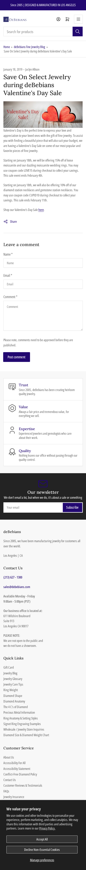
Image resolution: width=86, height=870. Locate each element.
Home (6, 47)
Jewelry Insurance (13, 796)
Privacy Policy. (47, 828)
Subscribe (72, 507)
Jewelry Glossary (12, 678)
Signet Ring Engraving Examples (22, 723)
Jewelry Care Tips (13, 684)
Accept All (42, 839)
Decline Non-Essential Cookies (42, 849)
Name (8, 254)
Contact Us (9, 779)
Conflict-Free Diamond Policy (20, 774)
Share (13, 221)
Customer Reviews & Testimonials (22, 785)
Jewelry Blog (10, 673)
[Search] (77, 31)
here (41, 209)
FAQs (6, 791)
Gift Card (8, 667)
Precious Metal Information (19, 712)
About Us (8, 757)
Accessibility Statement (16, 768)
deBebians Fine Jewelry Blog (29, 47)
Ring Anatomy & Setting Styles (20, 718)
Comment (10, 296)
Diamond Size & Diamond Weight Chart (26, 735)
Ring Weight (10, 690)
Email (7, 275)
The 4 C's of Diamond (15, 706)
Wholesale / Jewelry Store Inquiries (23, 729)
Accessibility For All (14, 763)
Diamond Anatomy (14, 701)
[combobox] (43, 31)
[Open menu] (78, 19)
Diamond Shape (12, 695)
